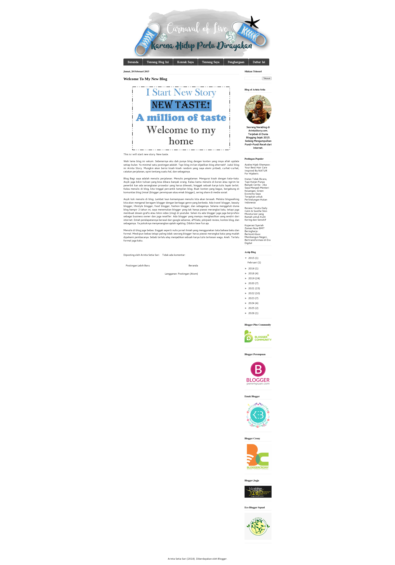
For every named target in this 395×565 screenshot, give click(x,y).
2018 (251, 273)
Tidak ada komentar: (174, 255)
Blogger (222, 558)
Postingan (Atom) (188, 273)
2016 (251, 268)
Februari (252, 262)
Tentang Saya (210, 62)
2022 (251, 293)
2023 (251, 298)
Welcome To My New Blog (145, 79)
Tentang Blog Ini (158, 62)
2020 (251, 283)
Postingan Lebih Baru (138, 265)
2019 (251, 278)
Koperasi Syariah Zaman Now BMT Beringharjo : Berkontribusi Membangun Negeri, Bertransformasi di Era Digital (257, 234)
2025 (251, 308)
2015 (251, 258)
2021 (251, 288)
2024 (251, 303)
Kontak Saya (185, 62)
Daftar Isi (259, 62)
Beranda (133, 62)
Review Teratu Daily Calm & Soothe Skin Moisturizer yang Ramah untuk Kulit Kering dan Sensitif (256, 214)
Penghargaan (236, 62)
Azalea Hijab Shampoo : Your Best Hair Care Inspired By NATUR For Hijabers (258, 169)
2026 (251, 313)
